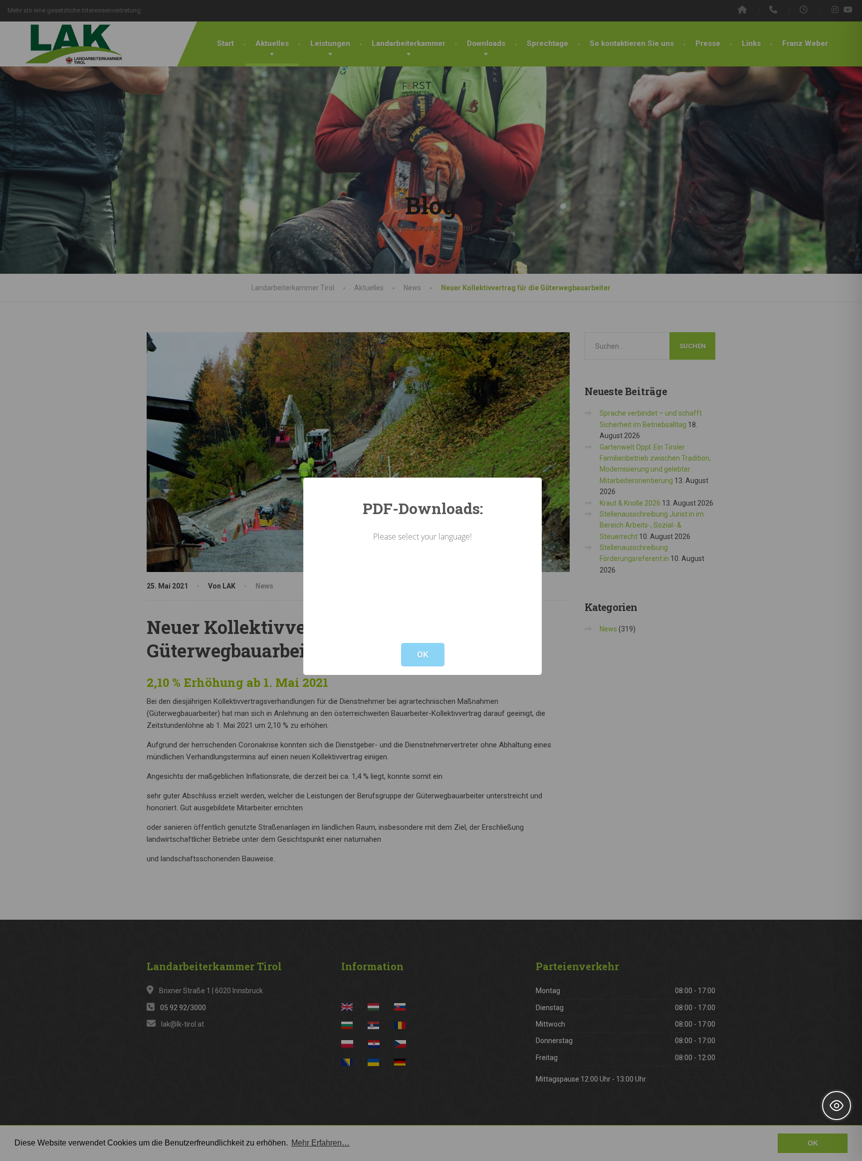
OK (423, 654)
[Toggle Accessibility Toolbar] (836, 1105)
